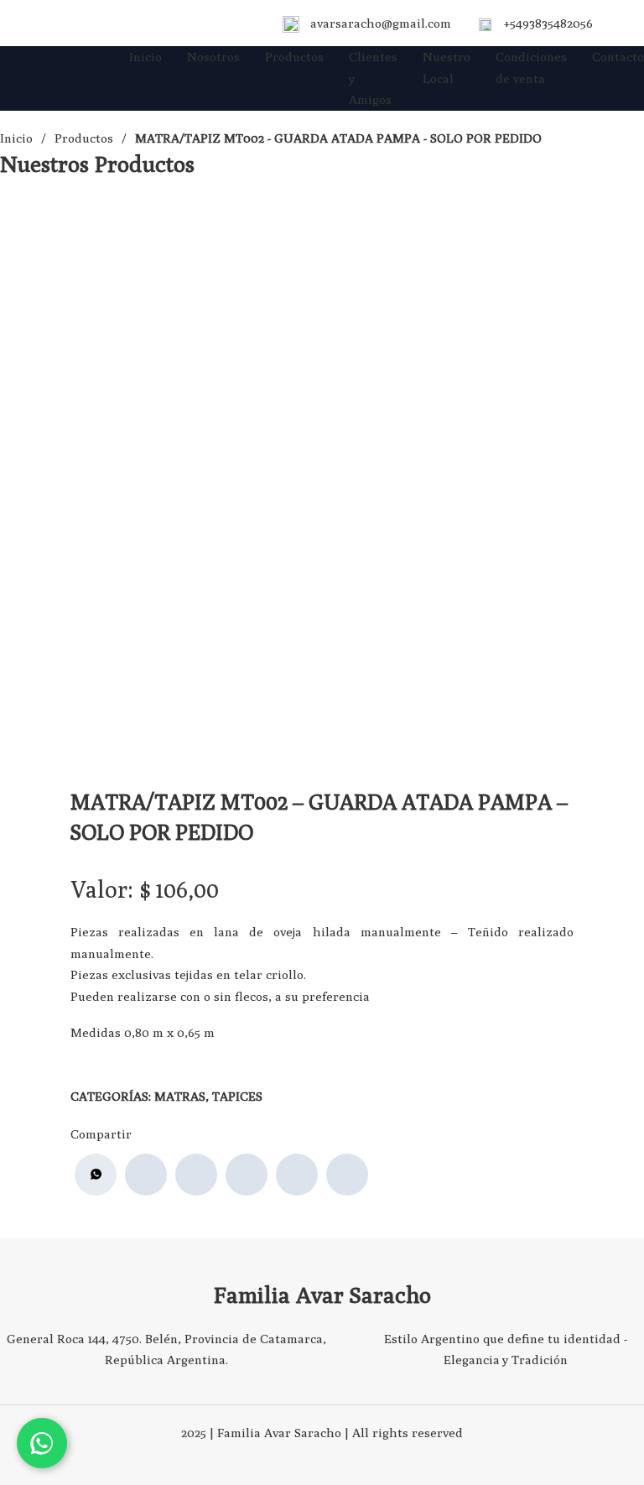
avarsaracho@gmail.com (380, 23)
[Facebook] (146, 1175)
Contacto (618, 57)
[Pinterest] (297, 1175)
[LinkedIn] (246, 1175)
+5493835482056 (548, 23)
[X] (196, 1175)
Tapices (237, 1096)
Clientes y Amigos (373, 78)
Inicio (145, 57)
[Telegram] (347, 1175)
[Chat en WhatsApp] (42, 1443)
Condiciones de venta (531, 68)
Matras (179, 1096)
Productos (294, 57)
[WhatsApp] (96, 1175)
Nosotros (213, 57)
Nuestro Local (446, 68)
